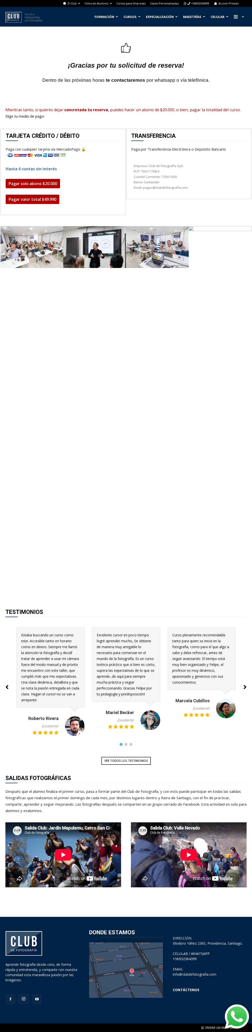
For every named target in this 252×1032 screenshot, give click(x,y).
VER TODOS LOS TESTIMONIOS (126, 761)
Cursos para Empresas (130, 3)
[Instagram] (24, 999)
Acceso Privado (228, 3)
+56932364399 (200, 3)
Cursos (130, 17)
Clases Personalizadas (164, 3)
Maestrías (192, 17)
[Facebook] (10, 999)
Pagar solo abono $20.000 (33, 183)
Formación (104, 17)
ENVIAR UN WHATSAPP (221, 1028)
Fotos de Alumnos (96, 3)
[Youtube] (37, 999)
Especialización (160, 17)
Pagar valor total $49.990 (32, 199)
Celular (217, 17)
